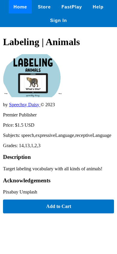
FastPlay (72, 6)
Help (98, 6)
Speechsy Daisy (24, 104)
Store (44, 6)
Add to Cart (58, 206)
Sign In (58, 20)
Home (20, 6)
